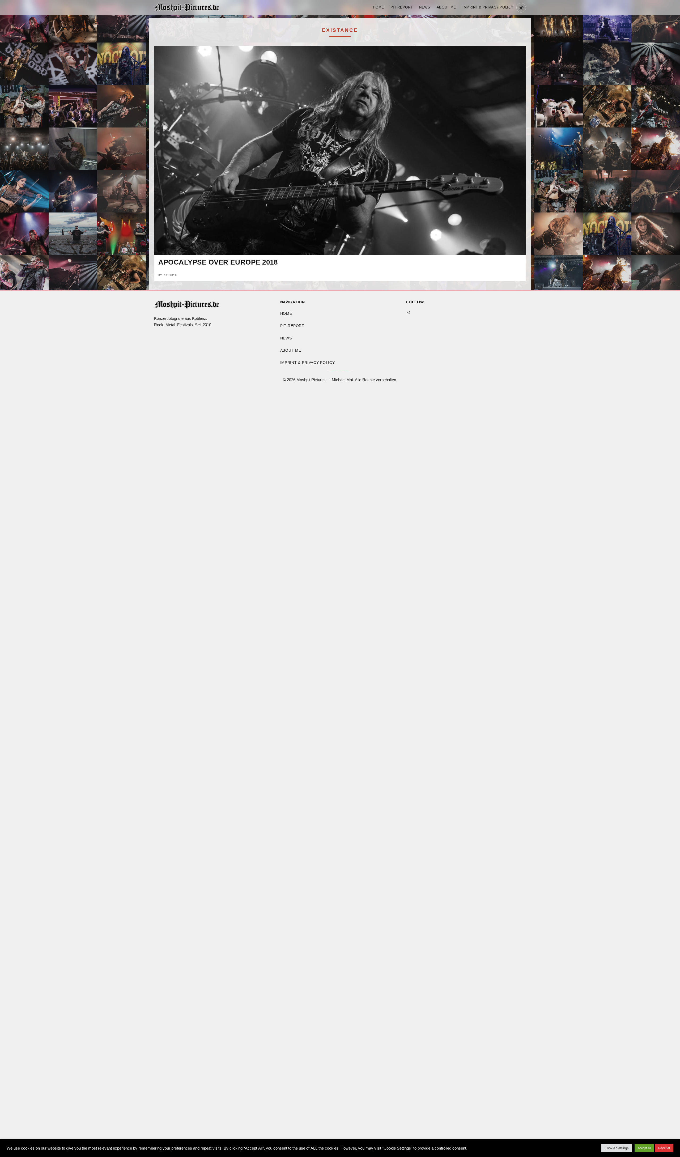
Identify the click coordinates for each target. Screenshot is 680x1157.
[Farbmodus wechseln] (521, 7)
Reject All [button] (664, 1148)
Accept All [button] (644, 1148)
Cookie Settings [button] (617, 1148)
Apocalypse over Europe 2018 (218, 262)
